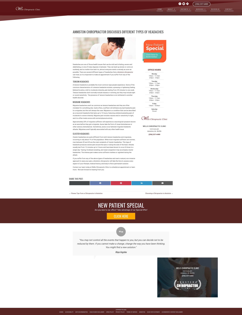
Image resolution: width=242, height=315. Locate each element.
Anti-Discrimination (81, 312)
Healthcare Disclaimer (97, 312)
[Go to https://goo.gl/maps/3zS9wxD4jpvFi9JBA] (187, 4)
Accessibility (69, 312)
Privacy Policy (120, 312)
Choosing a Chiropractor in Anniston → (159, 193)
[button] (121, 216)
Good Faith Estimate (153, 312)
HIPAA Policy (110, 312)
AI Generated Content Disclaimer (172, 312)
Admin (61, 312)
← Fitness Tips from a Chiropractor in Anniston (85, 193)
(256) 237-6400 (154, 134)
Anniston (142, 312)
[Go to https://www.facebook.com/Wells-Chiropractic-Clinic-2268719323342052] (179, 4)
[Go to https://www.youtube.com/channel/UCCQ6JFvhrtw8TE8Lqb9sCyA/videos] (183, 4)
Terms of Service (132, 312)
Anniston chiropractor (125, 72)
